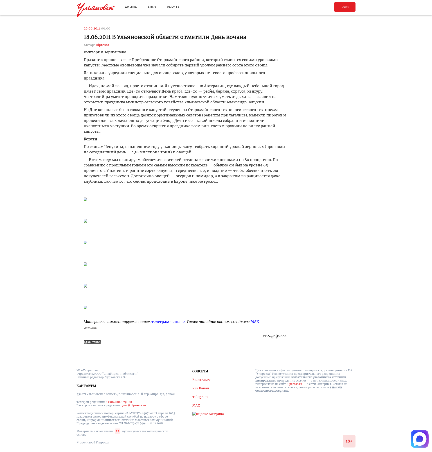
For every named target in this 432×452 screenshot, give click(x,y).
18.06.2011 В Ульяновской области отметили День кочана (165, 37)
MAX (254, 321)
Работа (173, 7)
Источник (90, 328)
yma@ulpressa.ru (134, 405)
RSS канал (200, 388)
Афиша (131, 7)
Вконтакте (201, 380)
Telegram (200, 397)
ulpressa (102, 45)
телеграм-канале (168, 321)
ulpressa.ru (294, 384)
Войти (344, 7)
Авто (152, 7)
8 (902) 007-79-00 (119, 402)
